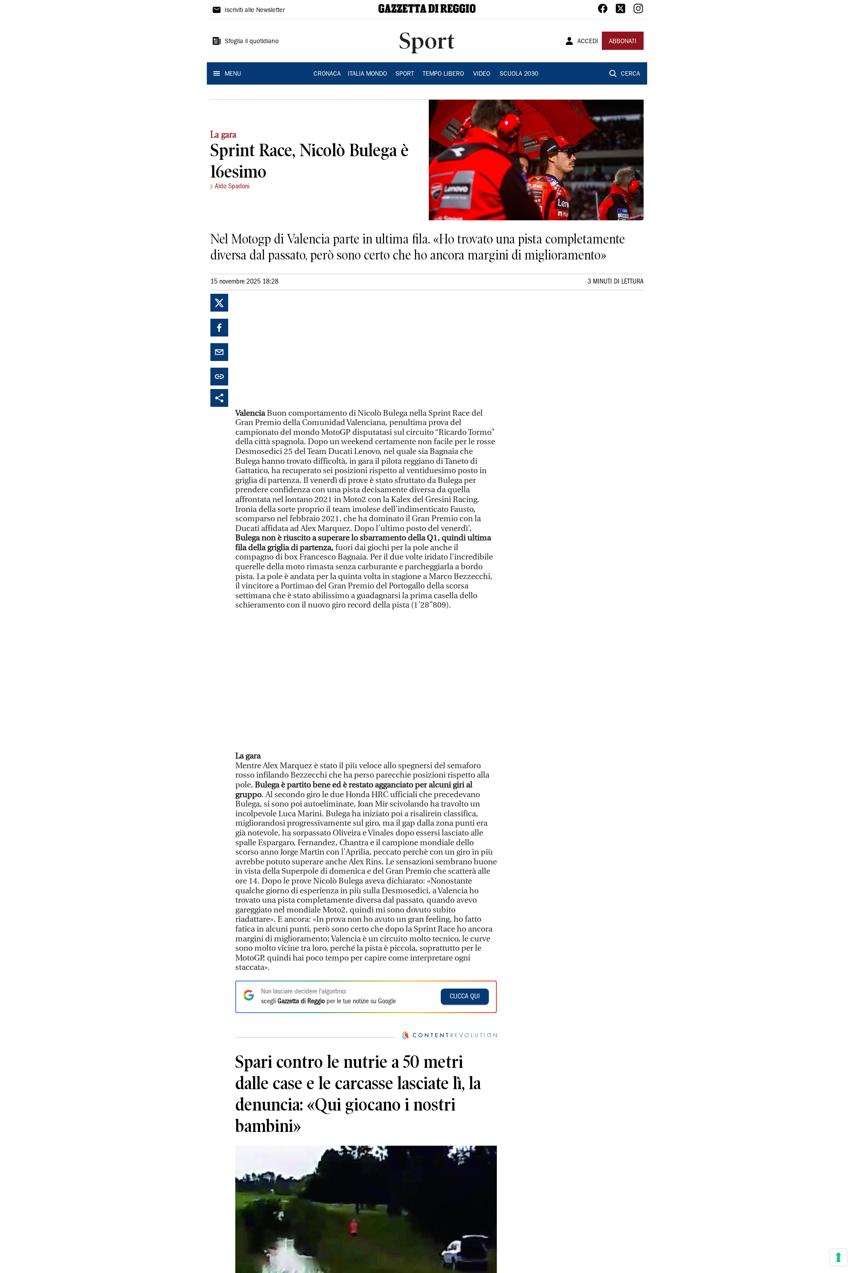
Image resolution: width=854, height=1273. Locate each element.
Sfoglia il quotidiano (252, 42)
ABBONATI (622, 42)
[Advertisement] (302, 349)
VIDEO (481, 74)
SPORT (404, 74)
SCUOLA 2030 (519, 74)
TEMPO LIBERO (443, 74)
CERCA (630, 74)
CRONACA (327, 74)
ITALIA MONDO (367, 74)
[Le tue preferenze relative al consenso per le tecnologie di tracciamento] (838, 1257)
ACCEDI (587, 42)
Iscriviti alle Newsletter (255, 11)
